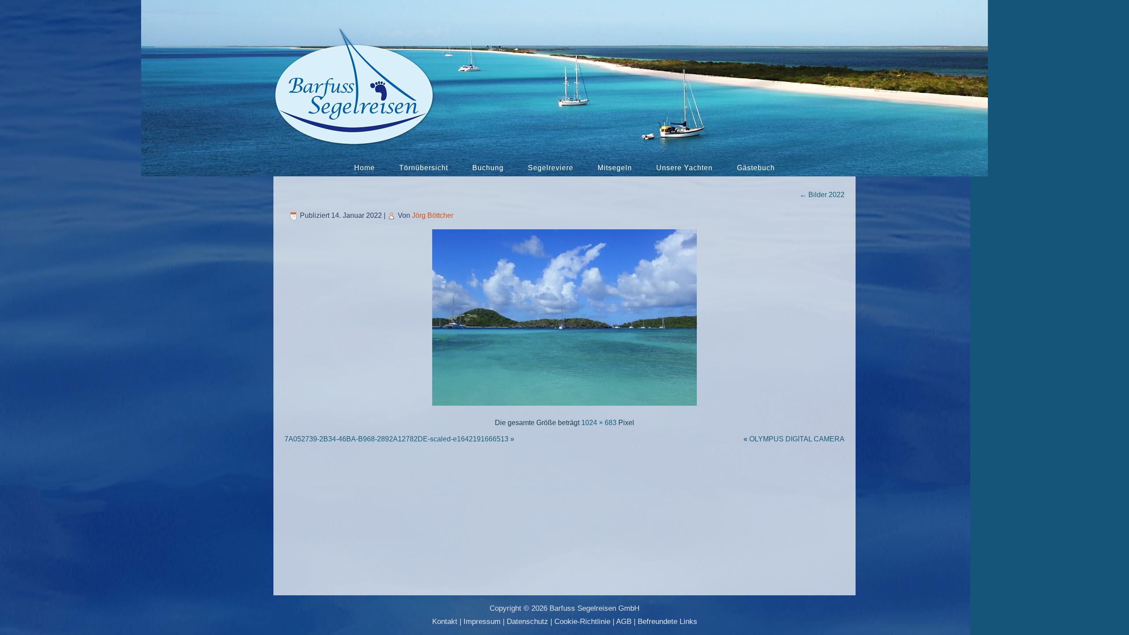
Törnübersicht (423, 168)
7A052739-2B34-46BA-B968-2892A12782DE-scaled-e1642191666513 (396, 439)
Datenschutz (527, 621)
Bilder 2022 (822, 194)
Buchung (488, 168)
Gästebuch (756, 168)
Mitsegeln (615, 168)
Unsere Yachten (684, 168)
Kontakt (444, 621)
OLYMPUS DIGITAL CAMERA (797, 439)
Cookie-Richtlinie (582, 621)
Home (364, 168)
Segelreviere (550, 168)
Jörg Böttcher (432, 215)
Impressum (482, 621)
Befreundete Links (667, 621)
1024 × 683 (599, 422)
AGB (624, 621)
